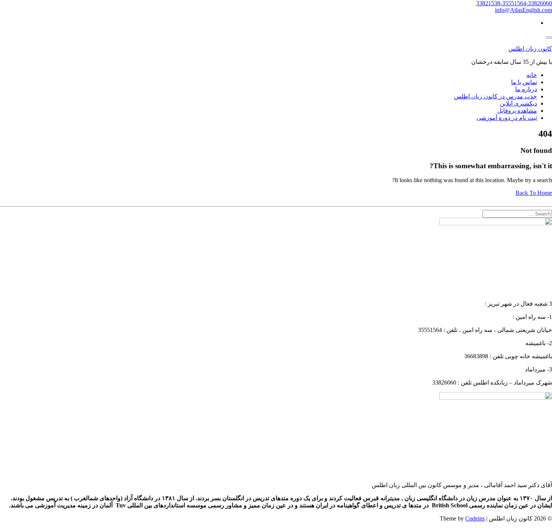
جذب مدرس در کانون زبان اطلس (495, 96)
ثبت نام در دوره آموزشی (507, 118)
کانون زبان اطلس (530, 48)
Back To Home (534, 193)
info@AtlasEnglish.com (523, 10)
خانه (531, 75)
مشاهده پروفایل (517, 110)
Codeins (475, 518)
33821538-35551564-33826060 (514, 3)
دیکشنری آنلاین (518, 103)
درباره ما (526, 89)
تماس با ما (524, 82)
